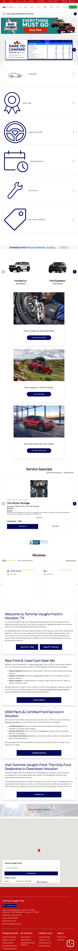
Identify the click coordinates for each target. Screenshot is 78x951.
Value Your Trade (27, 647)
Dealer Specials (7, 943)
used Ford (38, 676)
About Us (60, 940)
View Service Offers (39, 338)
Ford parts (43, 731)
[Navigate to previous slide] (1, 49)
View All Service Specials (54, 472)
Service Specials (44, 946)
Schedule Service (68, 472)
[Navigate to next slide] (76, 49)
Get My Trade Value (39, 450)
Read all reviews (71, 560)
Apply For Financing (9, 937)
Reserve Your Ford (8, 940)
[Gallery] (39, 49)
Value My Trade (44, 937)
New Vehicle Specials (9, 946)
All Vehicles (26, 933)
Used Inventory (26, 940)
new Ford (38, 664)
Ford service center (12, 722)
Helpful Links (45, 933)
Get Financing (39, 394)
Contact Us (39, 794)
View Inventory (39, 700)
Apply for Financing (51, 647)
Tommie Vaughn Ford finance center (53, 689)
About (60, 933)
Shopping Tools (10, 933)
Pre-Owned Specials (9, 948)
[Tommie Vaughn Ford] (7, 7)
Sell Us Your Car (44, 940)
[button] (39, 850)
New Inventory (26, 937)
